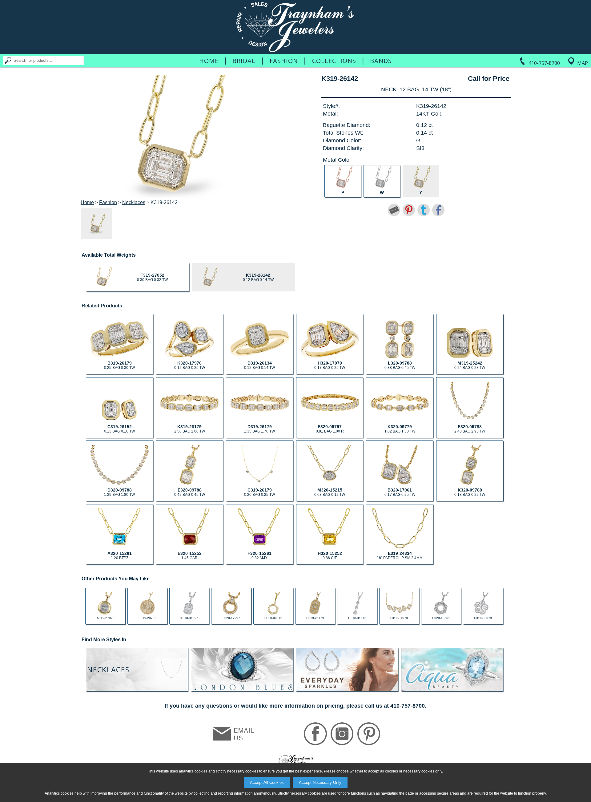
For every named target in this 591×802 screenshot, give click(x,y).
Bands (381, 61)
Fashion (284, 61)
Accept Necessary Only (320, 782)
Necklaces (133, 202)
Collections (334, 61)
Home (209, 61)
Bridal (243, 61)
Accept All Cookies (267, 782)
